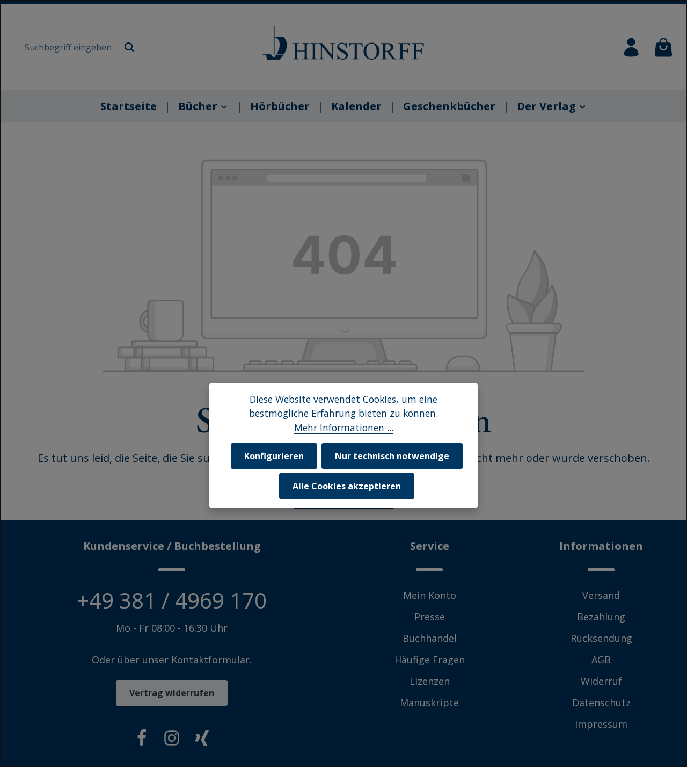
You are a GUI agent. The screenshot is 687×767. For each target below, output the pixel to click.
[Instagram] (171, 740)
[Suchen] (129, 47)
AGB (601, 659)
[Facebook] (141, 740)
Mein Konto (429, 595)
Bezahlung (601, 616)
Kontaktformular (210, 659)
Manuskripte (429, 702)
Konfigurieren (274, 456)
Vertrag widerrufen (171, 693)
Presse (429, 616)
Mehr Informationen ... (343, 427)
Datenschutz (601, 702)
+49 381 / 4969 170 (172, 600)
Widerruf (601, 681)
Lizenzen (430, 681)
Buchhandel (430, 638)
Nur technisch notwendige (392, 456)
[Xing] (201, 740)
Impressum (601, 724)
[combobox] (68, 47)
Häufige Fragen (429, 659)
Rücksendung (601, 638)
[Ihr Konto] (631, 47)
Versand (601, 595)
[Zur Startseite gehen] (343, 42)
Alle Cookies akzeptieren (347, 486)
